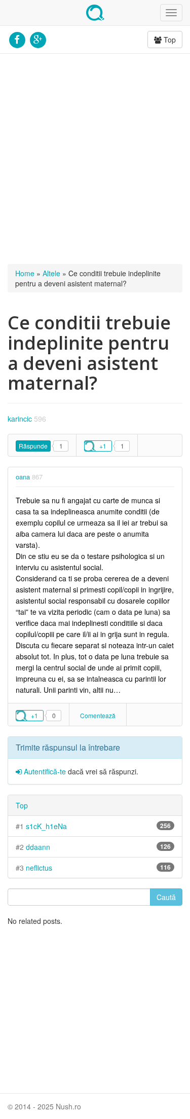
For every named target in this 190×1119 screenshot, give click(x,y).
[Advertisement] (95, 159)
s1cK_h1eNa (46, 826)
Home (24, 273)
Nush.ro (95, 13)
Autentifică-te (44, 771)
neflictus (39, 868)
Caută (166, 897)
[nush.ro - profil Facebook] (17, 38)
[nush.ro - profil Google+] (37, 38)
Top (169, 39)
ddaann (38, 847)
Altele (51, 273)
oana (23, 476)
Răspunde (33, 445)
